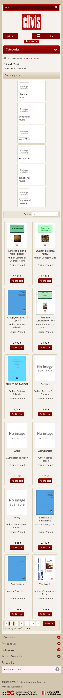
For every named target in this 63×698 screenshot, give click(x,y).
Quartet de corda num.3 (45, 252)
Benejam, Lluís (49, 257)
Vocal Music (25, 139)
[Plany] (17, 502)
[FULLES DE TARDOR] (17, 368)
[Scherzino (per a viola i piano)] (17, 235)
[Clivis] (31, 22)
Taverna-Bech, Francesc (49, 393)
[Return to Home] (4, 58)
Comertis (41, 681)
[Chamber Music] (24, 87)
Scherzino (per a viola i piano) (17, 252)
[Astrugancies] (45, 435)
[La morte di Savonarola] (45, 502)
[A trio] (17, 435)
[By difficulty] (24, 152)
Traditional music (24, 179)
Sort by (27, 214)
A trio (17, 450)
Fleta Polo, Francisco (47, 326)
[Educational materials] (24, 193)
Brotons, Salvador (19, 326)
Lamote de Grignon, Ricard (18, 259)
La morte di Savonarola (45, 519)
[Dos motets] (17, 568)
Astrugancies (45, 450)
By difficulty (25, 158)
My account (9, 644)
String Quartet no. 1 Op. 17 (17, 319)
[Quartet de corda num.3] (45, 235)
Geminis (45, 384)
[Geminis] (45, 368)
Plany (17, 517)
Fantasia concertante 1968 (45, 319)
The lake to (45, 584)
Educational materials (25, 202)
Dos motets (17, 584)
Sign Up (33, 41)
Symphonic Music (24, 118)
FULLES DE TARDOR (17, 384)
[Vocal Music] (24, 132)
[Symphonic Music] (24, 110)
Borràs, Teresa (47, 459)
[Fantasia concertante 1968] (45, 302)
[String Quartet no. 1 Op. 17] (17, 302)
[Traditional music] (24, 171)
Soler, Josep (49, 524)
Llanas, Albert (21, 457)
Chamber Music (23, 96)
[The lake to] (45, 568)
